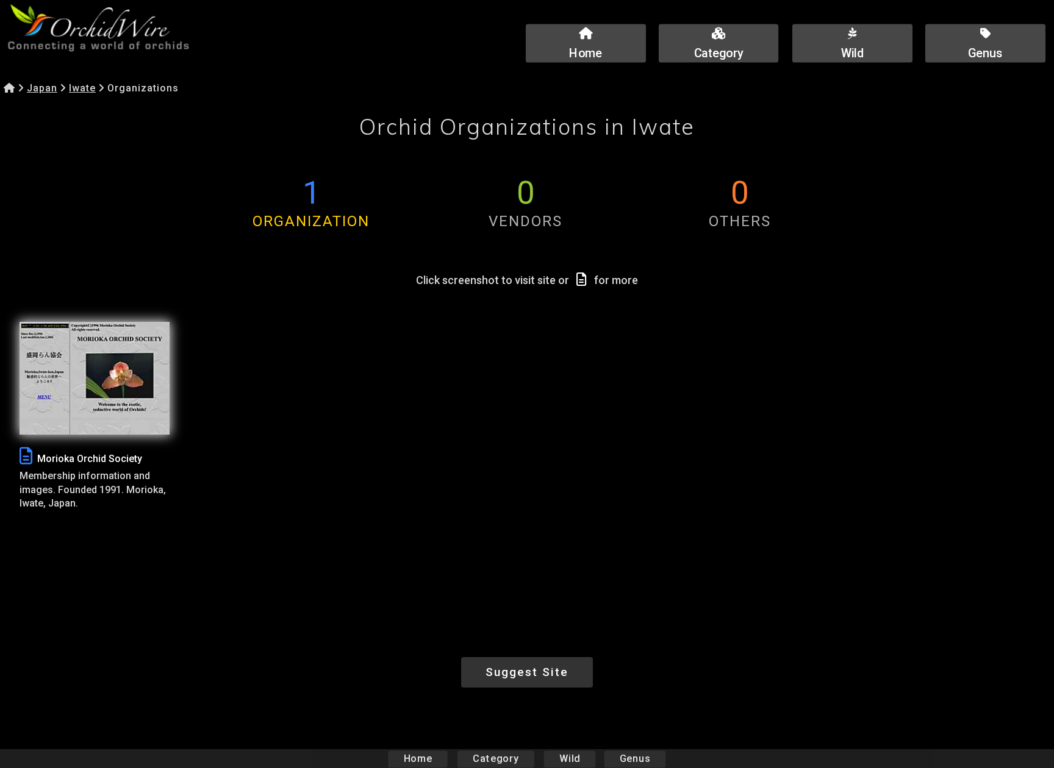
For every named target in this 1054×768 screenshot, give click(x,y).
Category (496, 758)
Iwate (82, 88)
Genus (635, 758)
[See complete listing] (26, 456)
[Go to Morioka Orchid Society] (95, 378)
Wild (569, 758)
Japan (42, 88)
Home (418, 758)
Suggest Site (527, 672)
